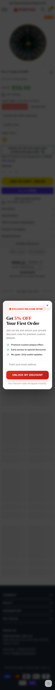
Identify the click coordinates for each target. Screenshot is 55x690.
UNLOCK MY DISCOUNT (27, 375)
